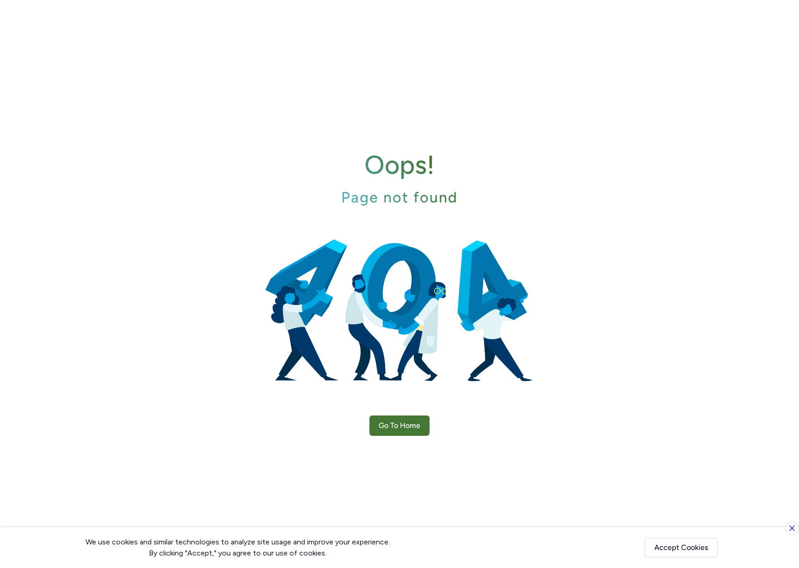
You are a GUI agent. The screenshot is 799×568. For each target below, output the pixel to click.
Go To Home (399, 425)
